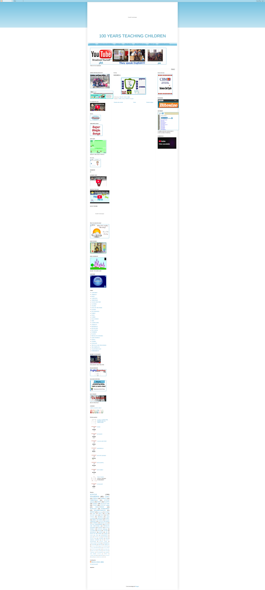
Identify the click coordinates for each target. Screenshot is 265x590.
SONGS (93, 339)
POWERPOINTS (104, 535)
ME (98, 555)
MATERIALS (94, 326)
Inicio (134, 102)
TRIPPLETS (106, 544)
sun (106, 513)
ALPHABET (94, 292)
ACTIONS (99, 550)
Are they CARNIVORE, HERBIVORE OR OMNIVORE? (102, 421)
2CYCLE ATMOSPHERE (96, 524)
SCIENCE (92, 44)
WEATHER (105, 536)
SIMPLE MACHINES (97, 519)
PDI (102, 539)
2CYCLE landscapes (102, 529)
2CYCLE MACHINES (104, 521)
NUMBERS (94, 332)
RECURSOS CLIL (140, 44)
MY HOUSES (94, 328)
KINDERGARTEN (164, 44)
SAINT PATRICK (95, 337)
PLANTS (93, 334)
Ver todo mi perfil (94, 564)
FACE (102, 515)
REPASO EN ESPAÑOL (105, 44)
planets (96, 556)
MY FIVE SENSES (101, 455)
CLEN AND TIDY (94, 535)
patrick (91, 536)
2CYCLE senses (94, 515)
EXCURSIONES (95, 311)
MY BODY (99, 434)
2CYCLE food (98, 536)
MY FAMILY (100, 469)
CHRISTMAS (94, 300)
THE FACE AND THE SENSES (98, 345)
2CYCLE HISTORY (104, 546)
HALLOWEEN (95, 319)
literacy (123, 98)
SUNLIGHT (94, 343)
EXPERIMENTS (106, 543)
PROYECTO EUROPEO (97, 335)
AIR (106, 532)
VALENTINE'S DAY (96, 349)
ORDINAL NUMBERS (95, 539)
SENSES (92, 512)
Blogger (137, 586)
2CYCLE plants (104, 505)
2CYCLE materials (94, 549)
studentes (100, 556)
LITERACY (94, 324)
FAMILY (93, 313)
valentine (106, 533)
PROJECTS (128, 44)
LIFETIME (94, 544)
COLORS (93, 305)
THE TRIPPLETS (95, 347)
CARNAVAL (94, 298)
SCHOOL (100, 527)
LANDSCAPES (95, 322)
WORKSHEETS (95, 350)
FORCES (105, 553)
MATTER (100, 544)
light (92, 556)
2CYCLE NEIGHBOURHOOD (96, 547)
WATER (101, 532)
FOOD (93, 315)
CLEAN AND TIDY (96, 302)
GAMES (120, 98)
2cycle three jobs (106, 549)
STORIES (93, 341)
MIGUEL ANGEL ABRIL (97, 562)
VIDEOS (95, 498)
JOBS (92, 320)
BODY (93, 296)
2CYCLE (93, 494)
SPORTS (101, 555)
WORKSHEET (105, 508)
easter (94, 513)
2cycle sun (100, 512)
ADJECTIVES (105, 550)
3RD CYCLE (93, 550)
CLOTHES (94, 304)
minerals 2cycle (103, 522)
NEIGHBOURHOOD (100, 510)
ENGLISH (119, 44)
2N (100, 549)
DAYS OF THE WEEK (96, 307)
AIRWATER (100, 518)
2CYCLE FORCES (95, 546)
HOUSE (99, 530)
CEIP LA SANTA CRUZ (95, 408)
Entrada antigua (149, 102)
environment (107, 555)
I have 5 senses (100, 477)
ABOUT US (152, 44)
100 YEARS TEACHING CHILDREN (132, 36)
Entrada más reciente (118, 102)
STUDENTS (94, 497)
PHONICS (128, 98)
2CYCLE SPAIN (106, 547)
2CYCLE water (93, 538)
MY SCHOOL (94, 330)
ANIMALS (94, 294)
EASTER (93, 309)
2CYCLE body (105, 503)
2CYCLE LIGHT (103, 541)
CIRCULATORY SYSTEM (95, 543)
